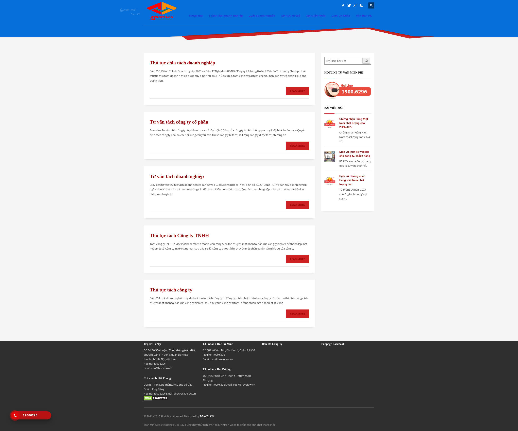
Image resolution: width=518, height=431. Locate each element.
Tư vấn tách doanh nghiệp (177, 176)
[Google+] (355, 5)
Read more (297, 91)
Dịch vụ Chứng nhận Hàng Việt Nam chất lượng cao (352, 180)
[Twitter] (349, 5)
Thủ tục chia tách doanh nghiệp (182, 62)
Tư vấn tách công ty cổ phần (179, 122)
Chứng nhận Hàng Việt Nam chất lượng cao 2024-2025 (353, 123)
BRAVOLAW (207, 416)
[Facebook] (343, 5)
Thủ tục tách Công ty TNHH (179, 235)
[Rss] (361, 5)
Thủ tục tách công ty (171, 289)
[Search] (366, 61)
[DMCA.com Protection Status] (156, 398)
